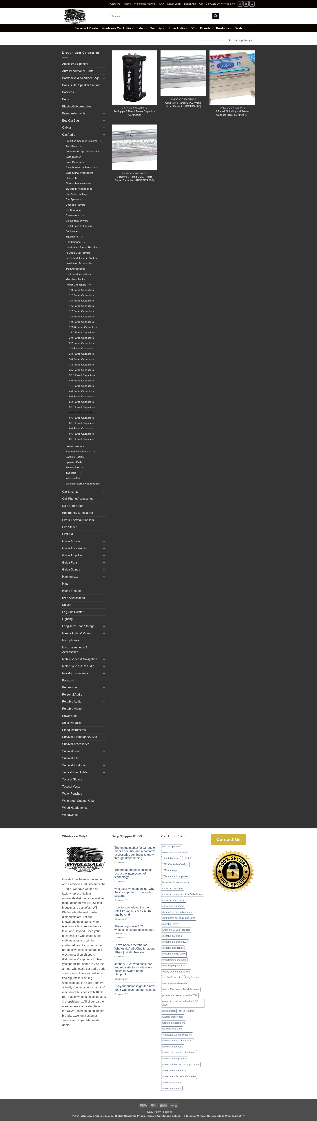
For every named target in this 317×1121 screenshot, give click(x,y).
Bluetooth (71, 178)
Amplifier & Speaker (75, 63)
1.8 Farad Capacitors (81, 316)
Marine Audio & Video (76, 633)
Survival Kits (70, 758)
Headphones (73, 241)
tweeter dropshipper (172, 1016)
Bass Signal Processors (79, 172)
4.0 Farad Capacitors (81, 380)
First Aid (67, 534)
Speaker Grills (74, 462)
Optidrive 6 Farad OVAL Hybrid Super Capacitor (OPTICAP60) (183, 104)
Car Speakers (74, 199)
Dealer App (190, 3)
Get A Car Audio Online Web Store (217, 3)
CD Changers (73, 210)
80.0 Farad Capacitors (82, 439)
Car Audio (83, 40)
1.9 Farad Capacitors (81, 321)
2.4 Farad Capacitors (81, 348)
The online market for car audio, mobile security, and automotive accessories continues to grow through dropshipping (135, 853)
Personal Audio (72, 694)
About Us (115, 3)
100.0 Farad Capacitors (83, 327)
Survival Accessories (75, 744)
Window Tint (73, 478)
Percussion (69, 687)
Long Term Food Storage (78, 626)
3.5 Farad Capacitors (81, 369)
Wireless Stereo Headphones (83, 483)
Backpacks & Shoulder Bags (80, 78)
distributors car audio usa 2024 (178, 918)
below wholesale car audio (176, 882)
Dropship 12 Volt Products (176, 929)
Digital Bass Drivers (77, 220)
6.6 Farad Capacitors (81, 417)
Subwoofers (72, 467)
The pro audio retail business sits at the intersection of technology (133, 873)
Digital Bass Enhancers (79, 225)
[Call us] (252, 3)
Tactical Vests (71, 786)
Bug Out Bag (70, 120)
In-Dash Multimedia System (82, 258)
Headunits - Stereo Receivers (83, 247)
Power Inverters (75, 446)
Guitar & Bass (71, 541)
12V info (187, 858)
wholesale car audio (172, 1046)
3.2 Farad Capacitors (81, 364)
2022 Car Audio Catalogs (175, 864)
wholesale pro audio (172, 1082)
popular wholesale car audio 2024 (180, 995)
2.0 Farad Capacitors (81, 337)
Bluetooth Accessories (76, 106)
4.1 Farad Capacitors (81, 385)
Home (66, 40)
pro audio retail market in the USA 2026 (180, 1003)
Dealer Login (174, 3)
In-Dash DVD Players (78, 252)
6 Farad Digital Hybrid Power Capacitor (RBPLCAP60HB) (232, 113)
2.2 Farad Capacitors (81, 343)
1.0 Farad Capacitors (81, 289)
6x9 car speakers (171, 846)
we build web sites (172, 1028)
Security (156, 28)
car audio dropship (172, 894)
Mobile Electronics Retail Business (180, 989)
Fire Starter (69, 527)
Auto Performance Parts (77, 71)
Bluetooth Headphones (79, 188)
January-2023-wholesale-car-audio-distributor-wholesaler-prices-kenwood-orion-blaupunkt (133, 969)
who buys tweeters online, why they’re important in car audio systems (134, 892)
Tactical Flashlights (74, 772)
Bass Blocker (73, 156)
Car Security (70, 491)
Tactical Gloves (72, 779)
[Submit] (215, 16)
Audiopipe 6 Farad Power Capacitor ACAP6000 (134, 113)
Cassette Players (75, 204)
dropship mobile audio (173, 953)
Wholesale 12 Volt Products (177, 1034)
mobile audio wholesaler (175, 983)
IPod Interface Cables (78, 274)
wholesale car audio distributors (179, 1052)
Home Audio (176, 28)
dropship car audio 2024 (175, 941)
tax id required (186, 1011)
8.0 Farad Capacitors (81, 428)
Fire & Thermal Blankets (78, 520)
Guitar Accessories (74, 548)
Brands (205, 28)
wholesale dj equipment (174, 1058)
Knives (66, 604)
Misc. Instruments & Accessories (75, 650)
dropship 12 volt (170, 924)
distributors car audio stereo (177, 912)
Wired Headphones (75, 807)
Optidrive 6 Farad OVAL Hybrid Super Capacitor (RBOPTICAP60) (134, 178)
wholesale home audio (174, 1070)
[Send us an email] (246, 3)
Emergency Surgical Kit (77, 512)
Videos (127, 3)
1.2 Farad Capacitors (81, 295)
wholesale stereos (171, 1088)
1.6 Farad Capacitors (81, 305)
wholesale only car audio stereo (179, 1076)
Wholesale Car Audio (116, 28)
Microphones (70, 640)
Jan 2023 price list (172, 977)
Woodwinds (70, 814)
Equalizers (72, 236)
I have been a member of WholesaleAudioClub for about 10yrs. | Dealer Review (134, 948)
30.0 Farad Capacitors (82, 375)
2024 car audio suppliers (175, 876)
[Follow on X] (240, 3)
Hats (65, 583)
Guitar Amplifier (72, 555)
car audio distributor (172, 888)
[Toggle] (104, 64)
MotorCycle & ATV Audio (78, 666)
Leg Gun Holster (72, 612)
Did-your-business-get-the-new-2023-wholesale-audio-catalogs (135, 988)
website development (173, 1022)
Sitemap (167, 1111)
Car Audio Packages (77, 194)
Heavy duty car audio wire (176, 971)
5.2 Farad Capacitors (81, 401)
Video (140, 28)
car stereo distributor (173, 906)
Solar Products (71, 722)
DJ (192, 28)
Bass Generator (75, 162)
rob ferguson (169, 1011)
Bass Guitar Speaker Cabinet (81, 85)
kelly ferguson (192, 977)
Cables (67, 127)
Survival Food (71, 751)
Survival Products (73, 765)
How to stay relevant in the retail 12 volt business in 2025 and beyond (133, 911)
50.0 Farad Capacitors (82, 407)
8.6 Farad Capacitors (81, 433)
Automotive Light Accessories (83, 151)
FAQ (161, 3)
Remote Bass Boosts (78, 451)
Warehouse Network (145, 3)
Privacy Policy (153, 1111)
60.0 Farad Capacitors (82, 423)
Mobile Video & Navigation (79, 659)
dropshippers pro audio (174, 959)
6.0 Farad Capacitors (82, 412)
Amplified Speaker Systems (81, 140)
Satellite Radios (75, 456)
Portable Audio (71, 701)
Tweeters (71, 472)
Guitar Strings (71, 569)
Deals (239, 28)
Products (222, 28)
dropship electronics (173, 947)
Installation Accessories (79, 263)
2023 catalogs (169, 870)
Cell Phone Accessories (77, 498)
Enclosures (72, 231)
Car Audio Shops (194, 894)
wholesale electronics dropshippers (180, 1064)
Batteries (68, 92)
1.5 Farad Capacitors (81, 300)
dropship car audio (172, 936)
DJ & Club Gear (72, 505)
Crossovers (72, 215)
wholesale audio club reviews (177, 1040)
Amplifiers (71, 146)
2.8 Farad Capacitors (81, 353)
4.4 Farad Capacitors (81, 391)
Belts (65, 99)
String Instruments (74, 730)
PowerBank (69, 715)
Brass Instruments (73, 113)
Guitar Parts (70, 562)
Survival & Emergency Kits (79, 736)
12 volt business (171, 858)
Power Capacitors (108, 40)
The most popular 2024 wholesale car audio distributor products (134, 930)
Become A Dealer (86, 28)
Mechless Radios (75, 279)
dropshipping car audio (174, 965)
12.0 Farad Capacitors (82, 332)
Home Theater (71, 590)
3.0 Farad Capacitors (81, 359)
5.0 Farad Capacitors (81, 396)
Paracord (68, 680)
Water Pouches (72, 793)
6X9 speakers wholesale (175, 852)
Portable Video (72, 708)
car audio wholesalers (173, 900)
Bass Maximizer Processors (82, 167)
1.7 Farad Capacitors (81, 311)
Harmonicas (70, 576)
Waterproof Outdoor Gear (78, 800)
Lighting (67, 619)
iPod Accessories (75, 268)
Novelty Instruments (75, 673)
